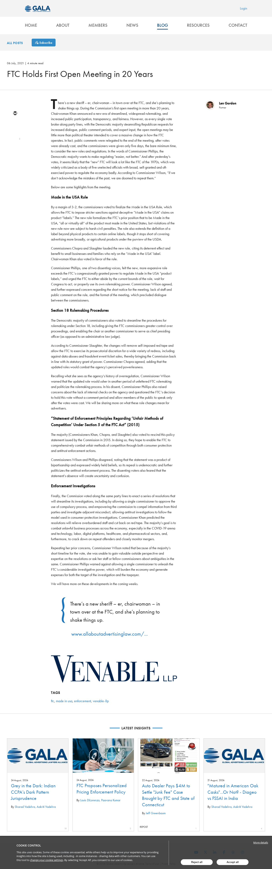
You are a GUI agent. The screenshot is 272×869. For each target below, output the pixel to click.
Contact (238, 25)
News (132, 25)
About (62, 25)
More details (260, 842)
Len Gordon (227, 103)
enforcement (82, 701)
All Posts (15, 43)
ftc (52, 701)
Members (97, 25)
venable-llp (101, 701)
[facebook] (15, 148)
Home (31, 25)
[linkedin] (15, 136)
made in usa (64, 701)
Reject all (197, 862)
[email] (15, 113)
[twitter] (15, 125)
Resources (198, 25)
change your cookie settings (46, 860)
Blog (162, 25)
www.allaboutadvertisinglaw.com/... (109, 633)
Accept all (233, 862)
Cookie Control (29, 845)
